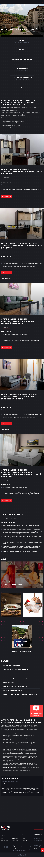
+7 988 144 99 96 (25, 783)
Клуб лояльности (37, 838)
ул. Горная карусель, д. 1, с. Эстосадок (10, 783)
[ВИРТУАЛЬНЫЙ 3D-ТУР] (6, 204)
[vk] (4, 847)
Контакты (3, 842)
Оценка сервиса (25, 840)
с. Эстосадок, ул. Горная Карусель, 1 (22, 846)
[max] (7, 847)
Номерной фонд (15, 838)
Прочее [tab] (15, 518)
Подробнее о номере (6, 196)
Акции (24, 838)
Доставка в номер (4, 840)
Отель (2, 838)
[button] (20, 665)
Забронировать (36, 2)
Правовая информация (38, 840)
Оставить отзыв (15, 840)
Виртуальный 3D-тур (6, 202)
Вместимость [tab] (6, 177)
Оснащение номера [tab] (8, 518)
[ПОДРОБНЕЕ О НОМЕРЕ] (6, 198)
